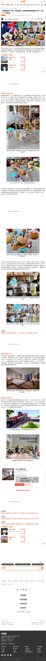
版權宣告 (15, 651)
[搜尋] (42, 2)
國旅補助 (32, 50)
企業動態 (3, 651)
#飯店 (42, 581)
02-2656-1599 (10, 640)
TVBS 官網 (37, 659)
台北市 (8, 8)
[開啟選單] (2, 2)
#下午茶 (37, 581)
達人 (39, 4)
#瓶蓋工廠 (4, 581)
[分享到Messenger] (41, 19)
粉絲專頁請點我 (23, 475)
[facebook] (2, 655)
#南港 (26, 581)
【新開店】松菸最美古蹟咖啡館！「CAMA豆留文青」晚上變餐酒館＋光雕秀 (19, 333)
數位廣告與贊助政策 (29, 651)
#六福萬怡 (21, 581)
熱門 (15, 4)
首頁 (2, 8)
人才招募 (3, 650)
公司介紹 (3, 648)
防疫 (40, 52)
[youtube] (5, 655)
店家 (42, 4)
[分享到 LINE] (39, 19)
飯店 (17, 48)
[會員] (44, 2)
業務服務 (26, 646)
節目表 (14, 650)
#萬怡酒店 (14, 581)
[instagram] (11, 655)
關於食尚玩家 (3, 646)
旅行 (21, 4)
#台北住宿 (10, 584)
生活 (32, 4)
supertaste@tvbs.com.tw (10, 637)
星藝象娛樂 (39, 651)
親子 (29, 4)
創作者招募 (15, 648)
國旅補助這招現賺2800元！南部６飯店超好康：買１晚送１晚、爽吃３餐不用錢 (20, 518)
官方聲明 (38, 650)
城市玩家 (3, 4)
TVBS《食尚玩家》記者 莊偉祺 (11, 19)
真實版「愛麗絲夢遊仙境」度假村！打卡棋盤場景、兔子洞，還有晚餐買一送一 (20, 513)
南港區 (12, 8)
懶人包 (25, 4)
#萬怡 (9, 581)
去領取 (22, 61)
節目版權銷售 (39, 646)
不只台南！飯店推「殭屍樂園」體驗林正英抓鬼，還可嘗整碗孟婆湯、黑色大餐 (20, 524)
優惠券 (8, 4)
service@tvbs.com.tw (9, 639)
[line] (8, 655)
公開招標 (38, 648)
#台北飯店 (4, 584)
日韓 (35, 4)
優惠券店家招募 (16, 646)
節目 (12, 4)
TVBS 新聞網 (42, 659)
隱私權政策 (27, 648)
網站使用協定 (27, 650)
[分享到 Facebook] (36, 19)
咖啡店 (15, 8)
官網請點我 (17, 475)
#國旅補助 (32, 581)
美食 (18, 4)
